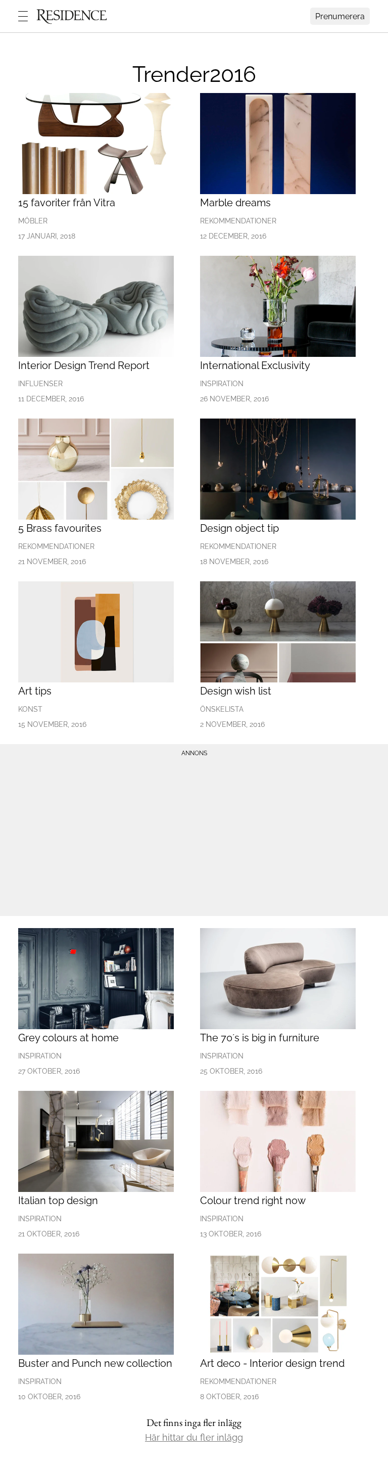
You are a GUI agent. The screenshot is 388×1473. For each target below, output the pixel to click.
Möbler (32, 221)
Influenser (40, 384)
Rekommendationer (238, 221)
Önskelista (222, 709)
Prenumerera (340, 16)
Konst (30, 709)
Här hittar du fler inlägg (194, 1437)
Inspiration (222, 384)
